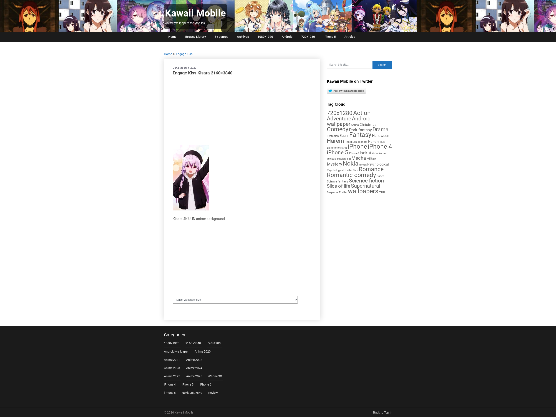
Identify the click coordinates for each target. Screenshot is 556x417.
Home (172, 36)
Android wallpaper (349, 121)
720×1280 (308, 36)
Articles (349, 36)
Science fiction (366, 180)
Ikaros (343, 147)
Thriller (343, 192)
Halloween (380, 135)
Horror (373, 142)
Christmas (367, 124)
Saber (380, 176)
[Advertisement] (242, 110)
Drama (380, 129)
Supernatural (365, 186)
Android (287, 36)
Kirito (375, 153)
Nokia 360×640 (192, 392)
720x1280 (339, 113)
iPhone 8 (170, 392)
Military (372, 158)
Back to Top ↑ (382, 412)
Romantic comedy (351, 175)
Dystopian (333, 136)
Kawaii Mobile (195, 13)
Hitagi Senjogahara (356, 141)
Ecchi (344, 135)
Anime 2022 (194, 359)
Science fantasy (337, 181)
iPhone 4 (380, 146)
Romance (371, 169)
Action (362, 113)
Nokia (350, 163)
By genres (221, 36)
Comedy (337, 129)
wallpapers (363, 191)
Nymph (363, 164)
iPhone (357, 146)
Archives (243, 36)
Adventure (339, 118)
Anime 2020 (203, 351)
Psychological (378, 164)
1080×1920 (265, 36)
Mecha (358, 158)
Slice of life (338, 186)
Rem (355, 170)
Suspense (332, 192)
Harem (335, 140)
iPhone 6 (354, 153)
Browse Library (195, 36)
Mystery (334, 164)
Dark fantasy (360, 130)
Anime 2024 (194, 368)
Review (213, 392)
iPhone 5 (330, 36)
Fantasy (360, 134)
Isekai (365, 152)
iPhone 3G (215, 376)
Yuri (382, 192)
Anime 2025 (172, 376)
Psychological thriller (339, 170)
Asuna (355, 124)
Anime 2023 (172, 368)
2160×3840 (193, 343)
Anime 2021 (172, 359)
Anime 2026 (194, 376)
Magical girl (344, 158)
